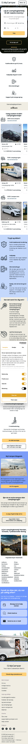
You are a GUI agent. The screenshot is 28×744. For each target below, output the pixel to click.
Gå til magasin (14, 486)
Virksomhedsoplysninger (8, 740)
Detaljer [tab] (14, 347)
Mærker (4, 710)
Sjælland (4, 579)
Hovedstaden (6, 568)
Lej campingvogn (12, 159)
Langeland (5, 569)
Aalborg (4, 562)
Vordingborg (5, 582)
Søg (14, 33)
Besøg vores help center (16, 605)
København (17, 568)
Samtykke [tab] (5, 347)
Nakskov (4, 573)
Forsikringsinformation (8, 697)
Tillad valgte (14, 400)
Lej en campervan (7, 707)
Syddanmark (18, 581)
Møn (15, 571)
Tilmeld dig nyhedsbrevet (14, 674)
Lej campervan (11, 198)
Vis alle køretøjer (14, 440)
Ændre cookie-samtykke (8, 742)
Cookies (4, 691)
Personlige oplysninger (8, 738)
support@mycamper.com (10, 719)
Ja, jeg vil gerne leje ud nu (14, 514)
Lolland (16, 569)
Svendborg (5, 581)
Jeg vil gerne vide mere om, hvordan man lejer (14, 446)
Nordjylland (5, 575)
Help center (5, 721)
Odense (16, 577)
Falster (4, 566)
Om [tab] (23, 347)
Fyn (15, 566)
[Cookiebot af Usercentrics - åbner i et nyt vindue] (19, 343)
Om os (4, 683)
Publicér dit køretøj (7, 700)
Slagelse (16, 579)
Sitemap (18, 740)
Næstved (17, 573)
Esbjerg (16, 564)
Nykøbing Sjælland (7, 577)
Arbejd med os (6, 686)
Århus (16, 562)
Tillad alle (14, 395)
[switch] (24, 379)
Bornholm (5, 564)
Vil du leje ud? (14, 42)
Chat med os (12, 613)
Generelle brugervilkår (7, 736)
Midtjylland (5, 571)
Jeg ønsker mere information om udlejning (14, 519)
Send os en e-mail (14, 621)
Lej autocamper (12, 120)
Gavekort (4, 688)
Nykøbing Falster (19, 575)
